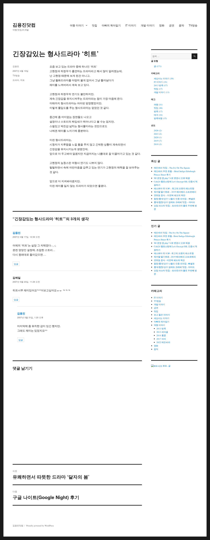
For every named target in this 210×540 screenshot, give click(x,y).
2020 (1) (158, 137)
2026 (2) (158, 130)
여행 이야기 (77, 25)
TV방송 (193, 25)
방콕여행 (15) (160, 118)
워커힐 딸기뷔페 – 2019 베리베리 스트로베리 (175, 191)
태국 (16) (158, 114)
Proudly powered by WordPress (40, 525)
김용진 (16, 66)
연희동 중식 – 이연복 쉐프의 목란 (169, 195)
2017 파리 (161, 338)
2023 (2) (158, 133)
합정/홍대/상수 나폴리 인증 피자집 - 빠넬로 (174, 263)
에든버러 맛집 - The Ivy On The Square (171, 232)
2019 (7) (158, 140)
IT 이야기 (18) (160, 81)
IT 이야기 (130, 25)
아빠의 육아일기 (111, 25)
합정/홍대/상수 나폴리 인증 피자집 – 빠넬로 (174, 198)
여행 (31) (158, 104)
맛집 (94, 25)
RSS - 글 (166, 365)
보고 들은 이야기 (162, 314)
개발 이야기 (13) (161, 92)
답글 (16, 263)
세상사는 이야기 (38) (164, 78)
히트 (22, 80)
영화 (161, 25)
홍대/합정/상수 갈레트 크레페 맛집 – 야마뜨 (174, 202)
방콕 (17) (158, 111)
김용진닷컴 (24, 24)
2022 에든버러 (163, 342)
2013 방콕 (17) (161, 85)
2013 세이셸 (162, 331)
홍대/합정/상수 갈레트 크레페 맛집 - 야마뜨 (174, 267)
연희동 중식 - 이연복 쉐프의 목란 (169, 260)
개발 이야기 (148, 25)
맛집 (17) (158, 88)
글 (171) (157, 66)
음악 (181, 25)
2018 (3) (158, 144)
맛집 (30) (158, 107)
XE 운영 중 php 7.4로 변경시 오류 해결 (172, 178)
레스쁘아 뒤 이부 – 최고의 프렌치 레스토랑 (174, 188)
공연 (171, 25)
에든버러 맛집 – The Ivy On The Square (172, 167)
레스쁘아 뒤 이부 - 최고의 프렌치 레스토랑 (174, 253)
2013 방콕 (161, 328)
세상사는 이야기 (161, 318)
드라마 (16, 80)
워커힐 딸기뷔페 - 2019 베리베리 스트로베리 (175, 256)
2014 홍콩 (161, 335)
